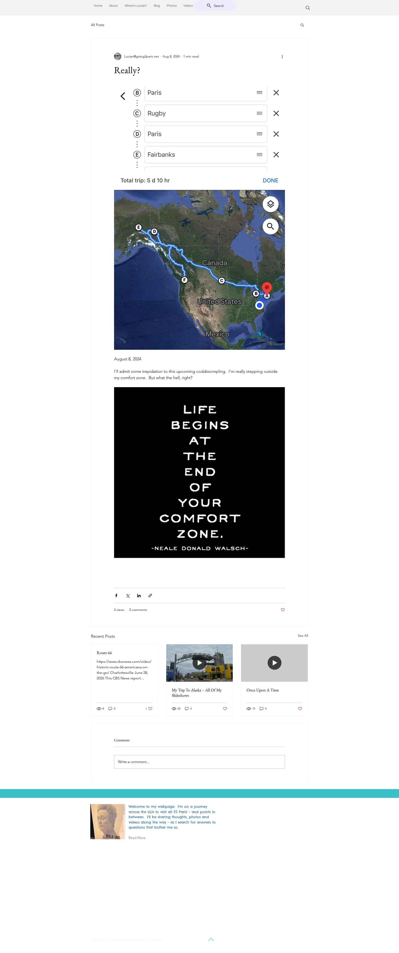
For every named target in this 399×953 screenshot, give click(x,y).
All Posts (97, 25)
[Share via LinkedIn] (139, 595)
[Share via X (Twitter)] (127, 595)
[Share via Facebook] (116, 595)
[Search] (308, 8)
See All (303, 635)
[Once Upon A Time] (274, 663)
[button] (302, 25)
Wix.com (157, 939)
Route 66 (104, 652)
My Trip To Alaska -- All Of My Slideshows (197, 692)
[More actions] (282, 56)
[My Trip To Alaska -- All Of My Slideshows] (199, 663)
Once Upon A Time (263, 690)
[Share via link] (150, 595)
